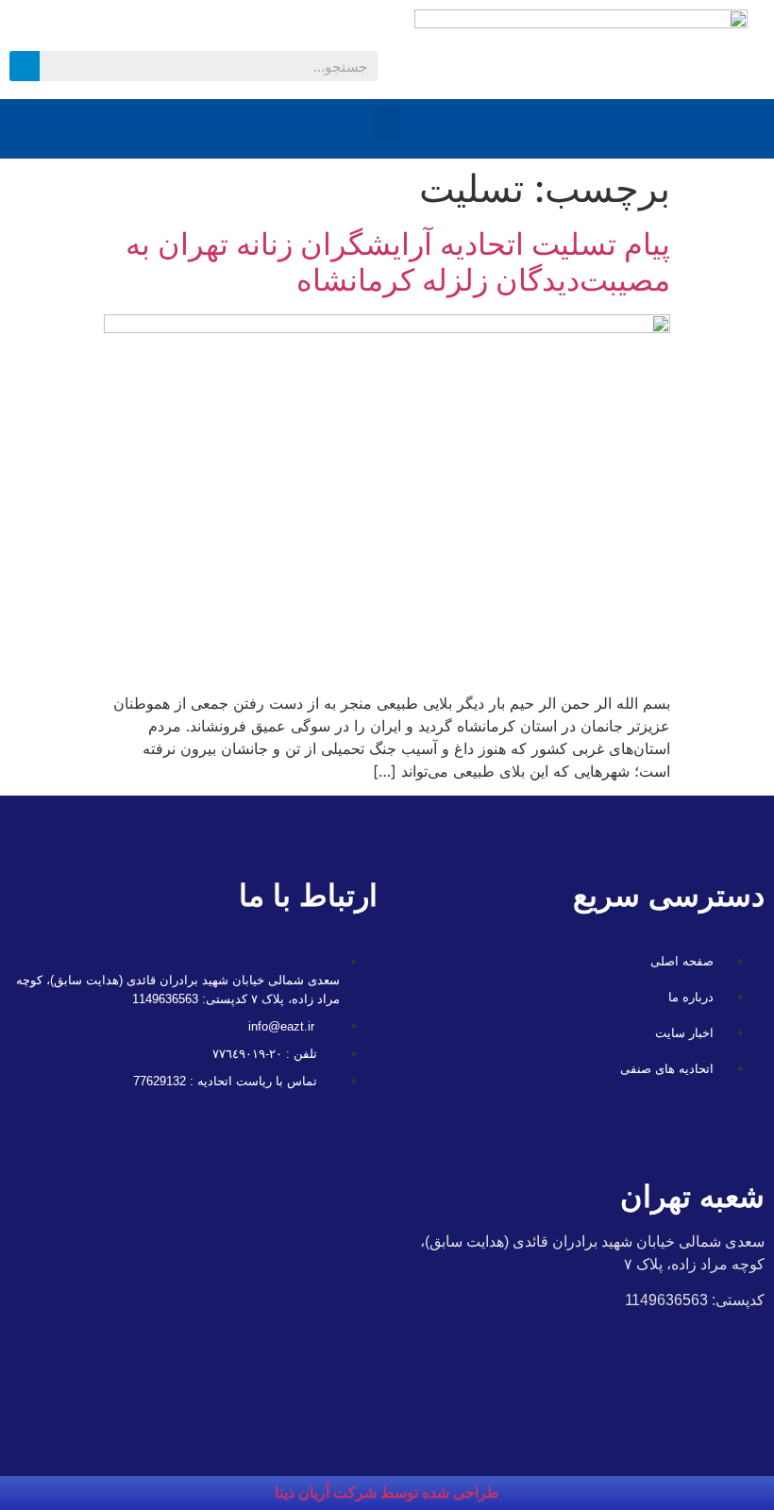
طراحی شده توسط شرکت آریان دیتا (387, 1493)
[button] (387, 124)
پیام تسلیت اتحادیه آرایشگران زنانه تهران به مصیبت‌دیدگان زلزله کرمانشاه (398, 262)
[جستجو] (24, 66)
